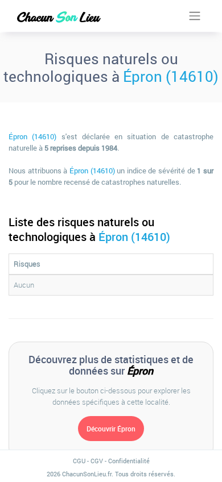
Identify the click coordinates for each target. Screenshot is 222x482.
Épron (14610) (171, 76)
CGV (97, 460)
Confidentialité (129, 460)
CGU (79, 460)
